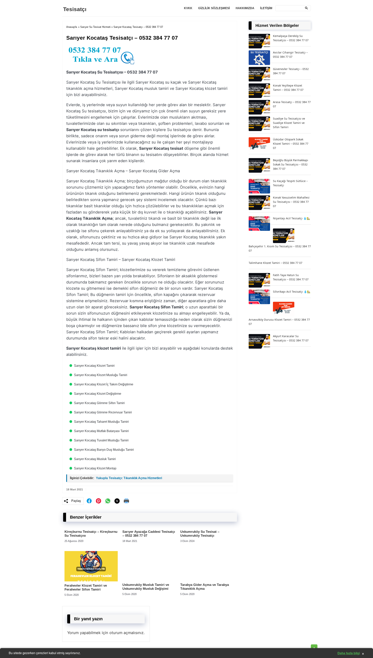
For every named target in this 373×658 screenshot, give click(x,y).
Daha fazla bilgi (348, 653)
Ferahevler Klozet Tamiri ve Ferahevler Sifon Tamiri (85, 587)
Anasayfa (71, 26)
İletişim (266, 8)
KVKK (188, 8)
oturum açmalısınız (126, 632)
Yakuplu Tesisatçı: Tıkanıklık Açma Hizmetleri (129, 478)
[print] (126, 501)
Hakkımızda (245, 8)
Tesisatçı (74, 9)
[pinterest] (98, 501)
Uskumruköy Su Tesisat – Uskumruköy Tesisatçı (199, 533)
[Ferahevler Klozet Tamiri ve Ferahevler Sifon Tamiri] (91, 580)
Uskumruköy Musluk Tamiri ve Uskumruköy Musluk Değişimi (145, 587)
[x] (117, 501)
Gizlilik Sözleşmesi (214, 8)
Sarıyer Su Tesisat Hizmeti (95, 26)
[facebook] (89, 501)
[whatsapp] (108, 501)
